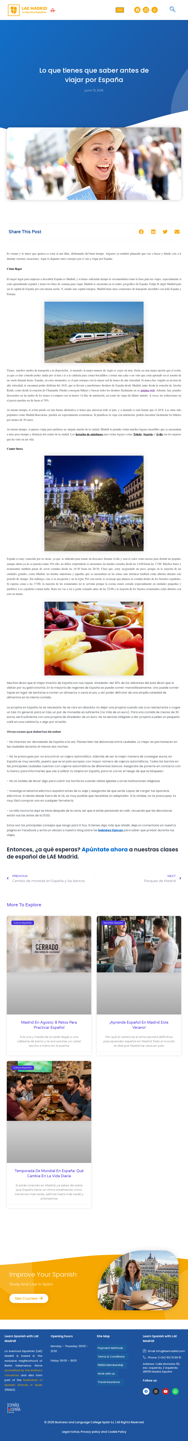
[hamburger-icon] (120, 10)
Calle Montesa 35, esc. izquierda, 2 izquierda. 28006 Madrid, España (161, 1367)
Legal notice (70, 1432)
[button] (172, 10)
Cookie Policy (117, 1432)
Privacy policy (90, 1432)
